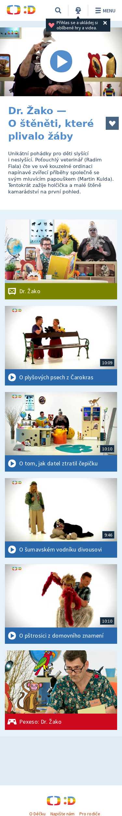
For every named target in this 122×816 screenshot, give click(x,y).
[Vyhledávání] (58, 10)
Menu (109, 10)
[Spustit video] (61, 61)
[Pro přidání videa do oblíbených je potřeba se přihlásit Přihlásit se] (112, 123)
